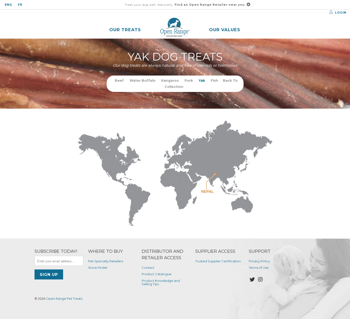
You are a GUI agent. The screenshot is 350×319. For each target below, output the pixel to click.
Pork (189, 80)
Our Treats (125, 29)
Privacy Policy (259, 261)
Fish (214, 80)
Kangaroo (170, 80)
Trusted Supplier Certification (218, 261)
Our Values (224, 29)
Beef (119, 80)
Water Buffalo (142, 80)
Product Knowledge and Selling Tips (161, 282)
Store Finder (98, 267)
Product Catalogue (156, 274)
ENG (8, 4)
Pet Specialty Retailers (105, 261)
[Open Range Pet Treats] (175, 28)
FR (20, 4)
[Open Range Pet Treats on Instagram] (260, 280)
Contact (148, 267)
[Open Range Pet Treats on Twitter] (252, 280)
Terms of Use (259, 267)
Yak (202, 80)
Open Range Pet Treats (64, 298)
